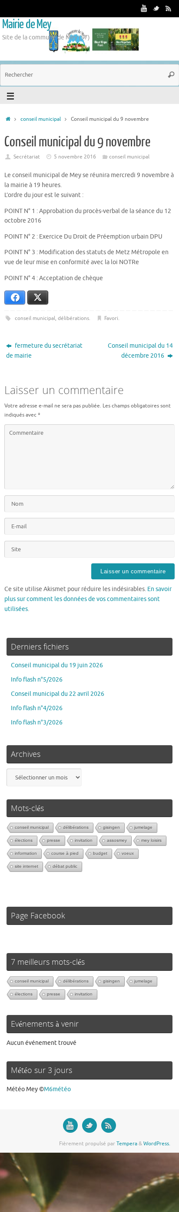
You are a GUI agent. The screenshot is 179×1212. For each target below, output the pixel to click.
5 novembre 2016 (75, 156)
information (26, 853)
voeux (128, 853)
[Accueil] (8, 119)
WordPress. (156, 1143)
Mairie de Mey (26, 24)
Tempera (126, 1143)
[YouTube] (144, 8)
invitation (84, 840)
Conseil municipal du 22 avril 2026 (57, 694)
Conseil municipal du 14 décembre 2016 (140, 350)
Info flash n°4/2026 (37, 708)
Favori (111, 318)
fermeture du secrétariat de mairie (44, 350)
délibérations (73, 318)
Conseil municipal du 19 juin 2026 (57, 665)
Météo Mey (22, 1089)
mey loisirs (151, 840)
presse (53, 840)
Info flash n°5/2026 (37, 679)
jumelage (143, 827)
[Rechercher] (171, 75)
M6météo (57, 1089)
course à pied (65, 853)
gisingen (111, 827)
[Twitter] (156, 8)
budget (100, 853)
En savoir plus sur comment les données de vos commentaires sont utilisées (88, 599)
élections (24, 840)
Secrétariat (26, 156)
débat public (65, 866)
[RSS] (168, 8)
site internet (26, 866)
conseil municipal (40, 119)
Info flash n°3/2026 (37, 722)
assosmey (117, 840)
